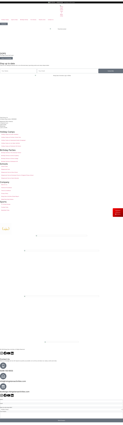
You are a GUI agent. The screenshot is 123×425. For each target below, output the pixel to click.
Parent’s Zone (42, 19)
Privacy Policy (4, 193)
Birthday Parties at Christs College (9, 158)
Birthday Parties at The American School (11, 152)
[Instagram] (1, 353)
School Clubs (4, 166)
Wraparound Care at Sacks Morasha (10, 178)
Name (1, 399)
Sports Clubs (14, 19)
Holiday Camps (5, 19)
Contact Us (50, 19)
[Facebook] (5, 353)
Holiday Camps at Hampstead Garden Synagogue (13, 140)
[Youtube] (8, 353)
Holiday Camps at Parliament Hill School (11, 146)
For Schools (33, 19)
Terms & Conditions (6, 190)
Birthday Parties (24, 19)
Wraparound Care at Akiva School (9, 172)
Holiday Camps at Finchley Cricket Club (11, 137)
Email (1, 403)
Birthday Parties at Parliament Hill (9, 161)
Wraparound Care (5, 169)
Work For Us (4, 184)
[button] (118, 212)
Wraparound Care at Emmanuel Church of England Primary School (17, 175)
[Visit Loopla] (6, 229)
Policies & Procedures (6, 187)
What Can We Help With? (6, 407)
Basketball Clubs (5, 210)
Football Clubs (4, 207)
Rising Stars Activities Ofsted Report (10, 196)
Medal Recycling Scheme (7, 199)
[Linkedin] (12, 353)
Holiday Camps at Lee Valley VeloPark (10, 143)
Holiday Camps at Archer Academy (9, 134)
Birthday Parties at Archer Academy (10, 155)
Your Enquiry (3, 411)
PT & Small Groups (5, 204)
